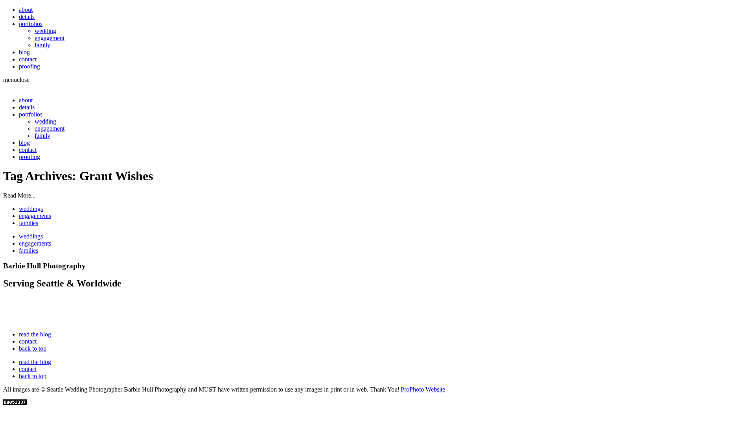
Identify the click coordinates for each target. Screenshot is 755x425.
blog (24, 52)
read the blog (35, 334)
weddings (31, 208)
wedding (45, 31)
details (27, 16)
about (26, 9)
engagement (49, 38)
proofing (29, 66)
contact (28, 59)
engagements (35, 216)
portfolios (30, 23)
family (42, 45)
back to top (32, 348)
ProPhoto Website (423, 389)
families (28, 223)
